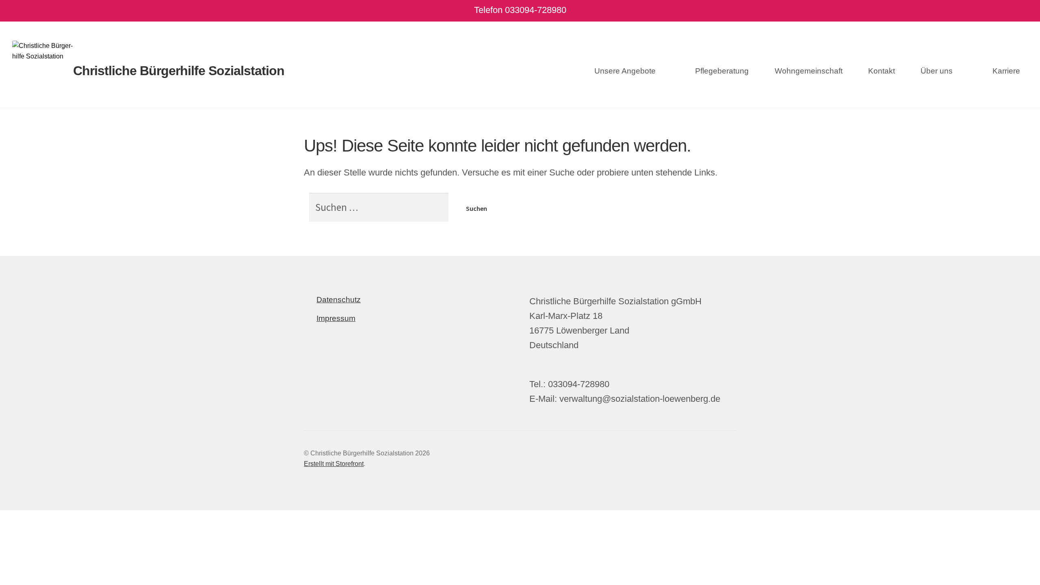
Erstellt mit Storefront (334, 463)
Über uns (937, 71)
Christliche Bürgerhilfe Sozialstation (178, 70)
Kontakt (881, 71)
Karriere (1006, 71)
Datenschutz (338, 299)
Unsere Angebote (625, 71)
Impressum (335, 318)
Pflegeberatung (722, 71)
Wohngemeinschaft (809, 71)
